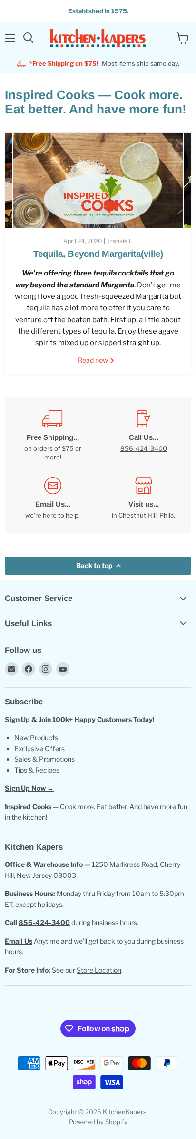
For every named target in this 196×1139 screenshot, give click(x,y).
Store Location (99, 970)
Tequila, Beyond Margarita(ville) (98, 254)
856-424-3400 (143, 448)
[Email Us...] (52, 498)
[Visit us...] (143, 498)
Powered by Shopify (98, 1122)
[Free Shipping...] (52, 436)
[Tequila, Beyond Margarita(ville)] (98, 180)
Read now (93, 360)
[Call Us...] (143, 436)
